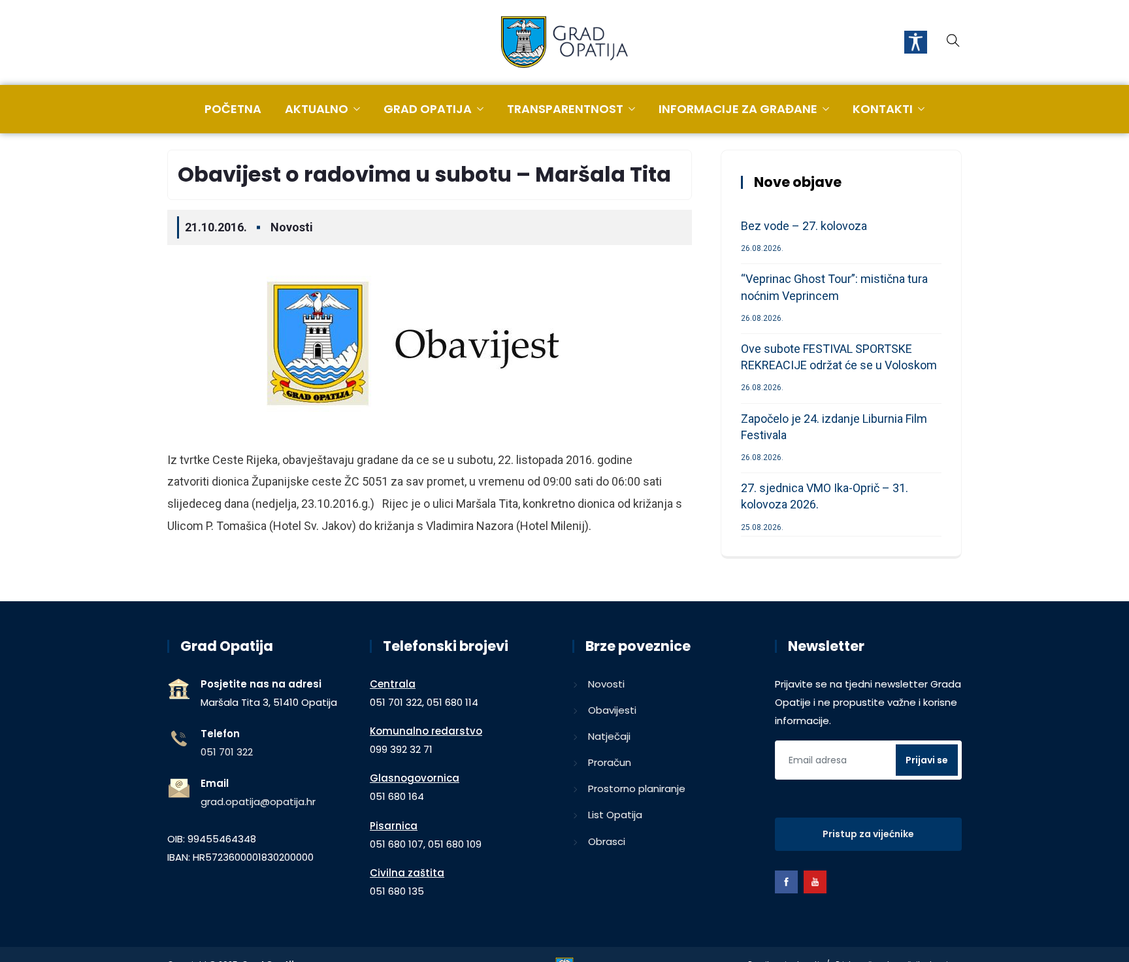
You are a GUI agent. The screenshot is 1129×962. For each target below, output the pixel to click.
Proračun (609, 762)
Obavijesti (612, 710)
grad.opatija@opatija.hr (258, 801)
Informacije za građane (738, 109)
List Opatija (615, 814)
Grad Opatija (428, 109)
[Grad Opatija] (564, 43)
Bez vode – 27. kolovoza (804, 226)
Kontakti (883, 109)
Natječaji (609, 736)
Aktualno (316, 109)
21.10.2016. (216, 227)
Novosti (291, 227)
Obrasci (606, 841)
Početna (233, 109)
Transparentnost (565, 109)
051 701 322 (227, 752)
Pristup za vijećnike (868, 833)
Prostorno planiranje (636, 788)
